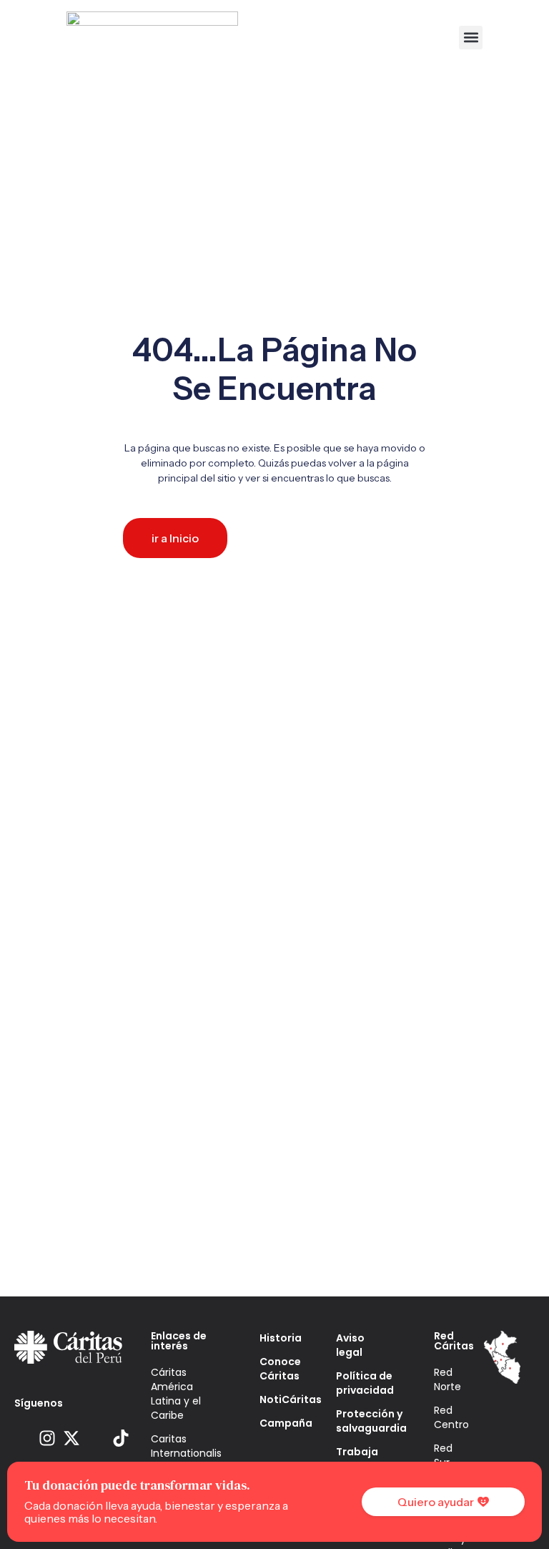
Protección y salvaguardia (363, 1421)
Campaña (276, 1423)
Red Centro (451, 1417)
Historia (276, 1338)
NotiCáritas (276, 1399)
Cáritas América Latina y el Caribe (176, 1393)
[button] (471, 37)
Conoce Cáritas (276, 1368)
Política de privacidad (363, 1383)
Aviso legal (350, 1345)
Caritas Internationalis (184, 1446)
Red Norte (447, 1379)
